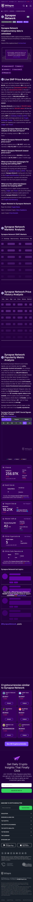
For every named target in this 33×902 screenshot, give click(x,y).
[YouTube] (8, 853)
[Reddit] (22, 853)
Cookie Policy (18, 900)
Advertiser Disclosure (27, 900)
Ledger (3, 124)
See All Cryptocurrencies (16, 744)
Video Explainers (21, 210)
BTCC (25, 116)
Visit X (28, 467)
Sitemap (3, 900)
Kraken (19, 116)
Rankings (12, 11)
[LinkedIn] (14, 853)
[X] (2, 853)
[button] (26, 6)
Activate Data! (22, 43)
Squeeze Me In (16, 790)
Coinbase (14, 116)
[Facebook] (11, 853)
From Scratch (14, 213)
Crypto (6, 11)
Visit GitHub (27, 536)
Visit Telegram (26, 503)
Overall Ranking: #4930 (6, 21)
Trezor (11, 124)
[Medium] (17, 853)
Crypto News (16, 207)
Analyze (9, 703)
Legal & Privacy (10, 900)
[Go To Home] (2, 11)
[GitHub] (25, 853)
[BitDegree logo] (6, 873)
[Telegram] (5, 853)
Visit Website (27, 518)
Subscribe (26, 808)
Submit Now (26, 497)
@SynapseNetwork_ (10, 416)
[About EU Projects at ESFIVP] (7, 864)
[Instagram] (20, 853)
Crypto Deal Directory (12, 175)
